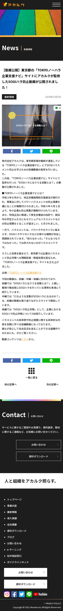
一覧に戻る (32, 377)
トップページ (14, 499)
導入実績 (12, 518)
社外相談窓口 (14, 555)
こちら (25, 339)
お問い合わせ (14, 543)
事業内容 (12, 505)
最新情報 (9, 97)
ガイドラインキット (18, 562)
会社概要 (12, 524)
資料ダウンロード (16, 530)
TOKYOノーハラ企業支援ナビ (25, 272)
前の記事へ (11, 384)
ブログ (10, 537)
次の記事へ (52, 384)
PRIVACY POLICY (53, 603)
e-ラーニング (14, 549)
